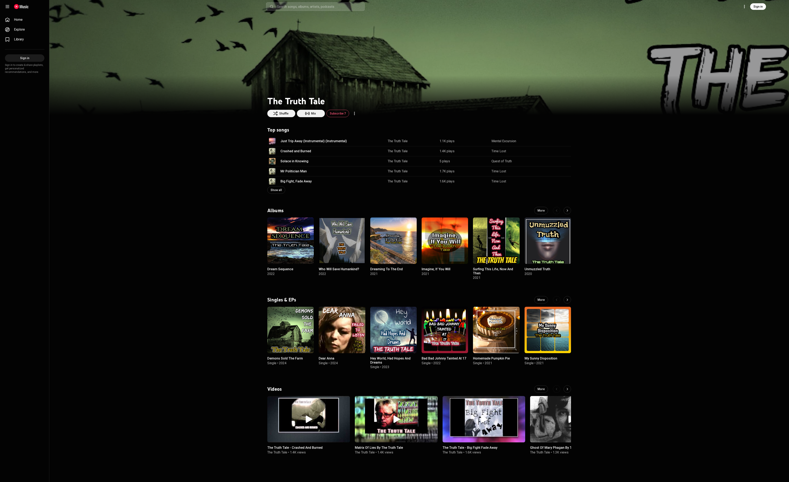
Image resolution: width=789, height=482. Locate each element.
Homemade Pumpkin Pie (491, 358)
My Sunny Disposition (541, 358)
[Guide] (7, 6)
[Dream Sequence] (290, 241)
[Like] (547, 141)
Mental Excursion (503, 141)
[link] (25, 20)
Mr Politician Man (293, 171)
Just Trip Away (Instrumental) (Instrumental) (313, 141)
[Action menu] (354, 113)
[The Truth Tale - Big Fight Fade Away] (484, 419)
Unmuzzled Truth (537, 269)
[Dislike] (555, 141)
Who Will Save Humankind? (339, 269)
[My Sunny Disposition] (548, 330)
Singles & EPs (281, 299)
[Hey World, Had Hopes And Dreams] (393, 330)
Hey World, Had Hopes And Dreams (390, 360)
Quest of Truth (501, 161)
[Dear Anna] (342, 330)
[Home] (21, 6)
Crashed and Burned (295, 151)
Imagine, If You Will (436, 269)
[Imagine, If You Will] (445, 241)
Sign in (758, 6)
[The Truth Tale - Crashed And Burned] (308, 419)
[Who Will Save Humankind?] (342, 241)
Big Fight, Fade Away (296, 181)
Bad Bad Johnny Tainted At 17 (444, 358)
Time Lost (498, 151)
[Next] (567, 210)
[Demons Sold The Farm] (290, 330)
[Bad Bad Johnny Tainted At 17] (445, 330)
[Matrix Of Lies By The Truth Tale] (396, 419)
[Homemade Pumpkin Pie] (496, 330)
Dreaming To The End (386, 269)
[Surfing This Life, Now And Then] (496, 241)
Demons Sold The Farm (285, 358)
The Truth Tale (398, 141)
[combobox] (321, 6)
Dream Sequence (280, 269)
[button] (272, 141)
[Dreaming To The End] (393, 241)
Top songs (278, 130)
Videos (274, 389)
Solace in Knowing (294, 161)
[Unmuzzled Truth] (548, 241)
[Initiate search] (271, 6)
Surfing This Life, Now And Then (493, 271)
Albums (275, 210)
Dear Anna (326, 358)
